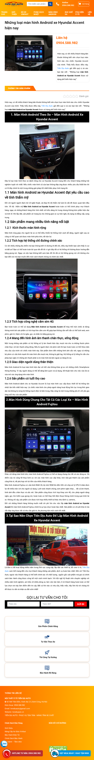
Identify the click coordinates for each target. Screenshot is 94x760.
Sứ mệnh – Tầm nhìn (13, 742)
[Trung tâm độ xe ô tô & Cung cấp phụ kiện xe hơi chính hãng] (14, 4)
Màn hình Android (53, 13)
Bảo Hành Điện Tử (12, 735)
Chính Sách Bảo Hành (13, 738)
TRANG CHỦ (4, 13)
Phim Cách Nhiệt (39, 13)
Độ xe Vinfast (24, 13)
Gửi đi (80, 604)
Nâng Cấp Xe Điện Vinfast (15, 731)
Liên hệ (90, 13)
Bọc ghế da (69, 13)
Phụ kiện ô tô (79, 13)
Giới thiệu (14, 13)
